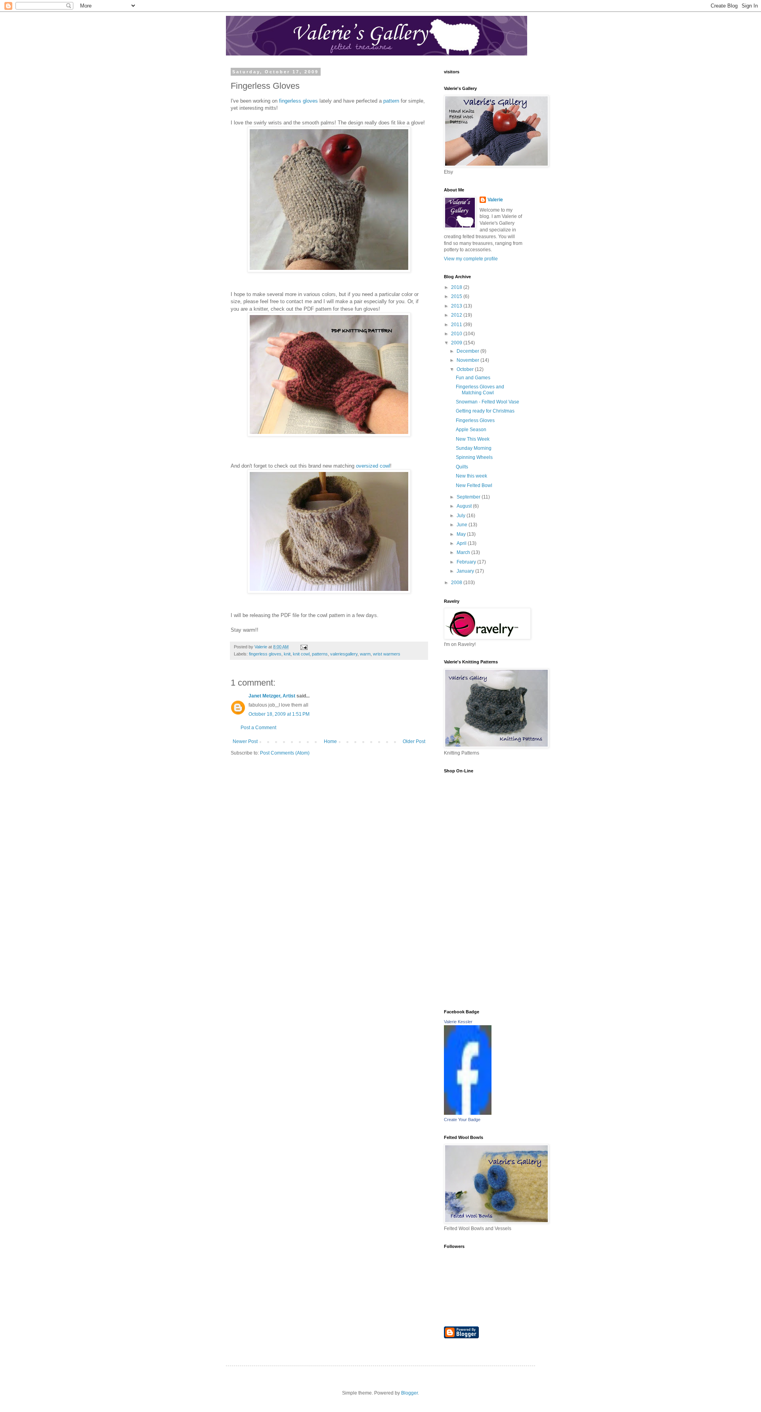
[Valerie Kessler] (467, 1113)
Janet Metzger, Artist (272, 696)
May (462, 534)
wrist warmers (386, 654)
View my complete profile (471, 259)
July (462, 515)
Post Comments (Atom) (285, 753)
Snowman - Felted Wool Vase (487, 402)
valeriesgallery (344, 654)
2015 (457, 296)
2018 (457, 287)
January (466, 571)
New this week (471, 476)
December (468, 351)
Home (330, 741)
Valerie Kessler (458, 1021)
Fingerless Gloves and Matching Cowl (480, 389)
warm (365, 654)
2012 (457, 315)
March (464, 552)
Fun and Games (473, 377)
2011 (457, 324)
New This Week (472, 439)
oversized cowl (373, 466)
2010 (457, 333)
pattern (391, 101)
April (462, 543)
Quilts (462, 467)
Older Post (414, 741)
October (466, 369)
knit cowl (301, 654)
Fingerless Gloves (475, 420)
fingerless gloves (299, 101)
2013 (457, 306)
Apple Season (471, 429)
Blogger (409, 1393)
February (467, 562)
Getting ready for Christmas (485, 411)
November (468, 360)
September (469, 497)
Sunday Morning (473, 448)
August (465, 506)
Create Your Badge (462, 1119)
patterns (320, 654)
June (462, 524)
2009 (457, 343)
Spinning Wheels (474, 457)
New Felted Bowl (474, 485)
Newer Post (245, 741)
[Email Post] (303, 646)
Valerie (495, 200)
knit (287, 654)
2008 (457, 582)
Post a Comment (258, 727)
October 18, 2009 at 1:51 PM (279, 714)
